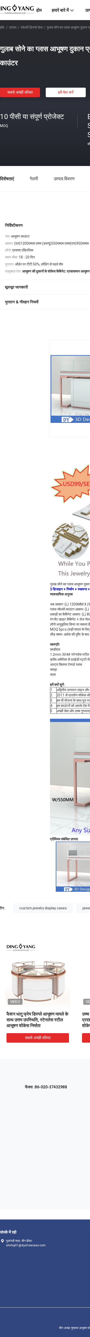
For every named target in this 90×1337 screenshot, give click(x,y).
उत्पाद (12, 27)
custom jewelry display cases (43, 908)
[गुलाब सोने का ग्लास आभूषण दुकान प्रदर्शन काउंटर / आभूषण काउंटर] (37, 975)
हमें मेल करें (66, 92)
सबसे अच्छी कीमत (20, 92)
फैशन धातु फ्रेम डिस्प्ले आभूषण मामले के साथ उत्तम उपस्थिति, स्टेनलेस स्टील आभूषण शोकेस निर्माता (37, 1019)
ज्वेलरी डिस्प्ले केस (31, 27)
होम (2, 27)
